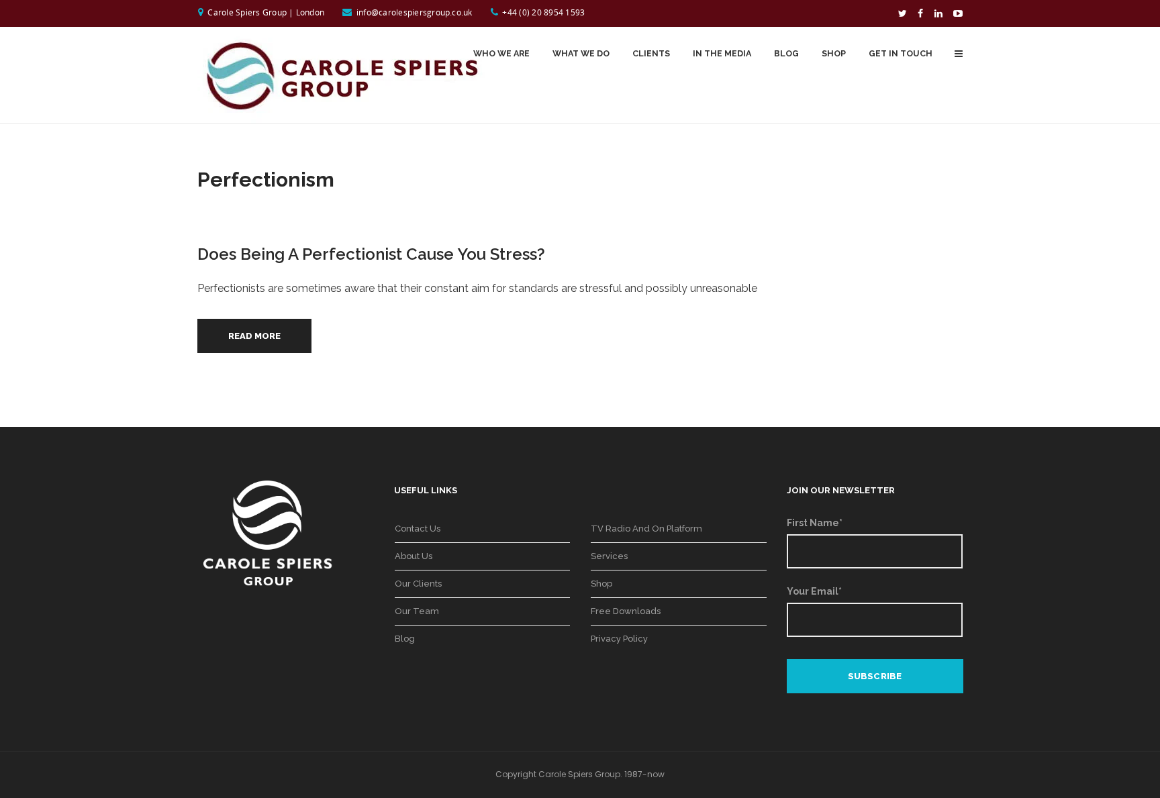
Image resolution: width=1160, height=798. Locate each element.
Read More (254, 336)
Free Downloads (626, 611)
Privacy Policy (619, 639)
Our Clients (418, 584)
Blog (405, 639)
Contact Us (417, 528)
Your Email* (814, 591)
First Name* (814, 522)
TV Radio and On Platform (646, 528)
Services (609, 556)
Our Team (417, 611)
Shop (601, 584)
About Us (413, 556)
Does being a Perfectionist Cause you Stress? (371, 254)
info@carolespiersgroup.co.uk (414, 12)
